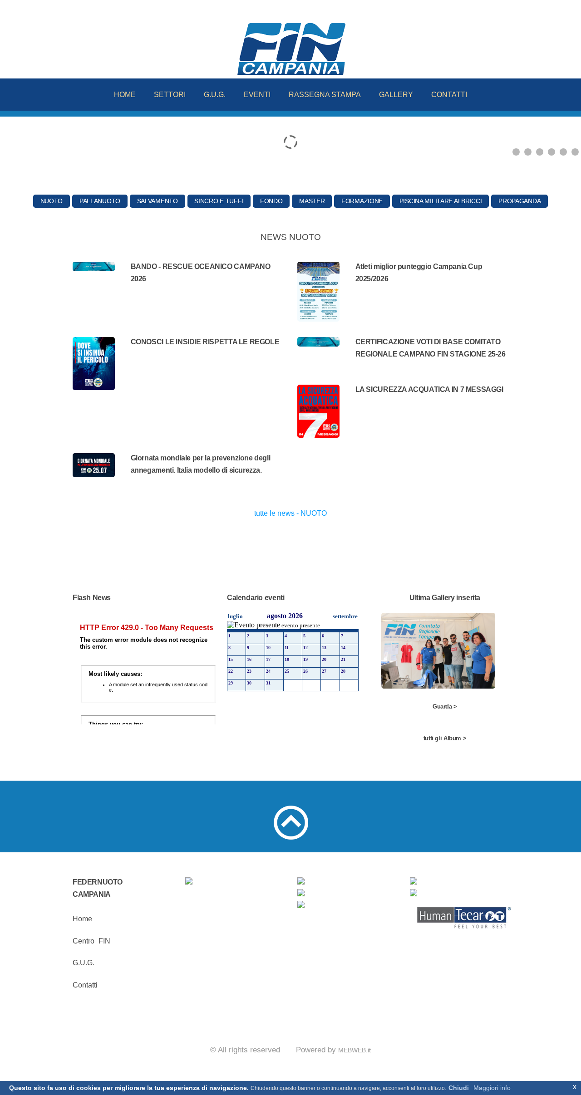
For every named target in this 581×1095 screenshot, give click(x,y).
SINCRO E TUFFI (218, 201)
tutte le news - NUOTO (290, 513)
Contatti (85, 985)
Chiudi (458, 1087)
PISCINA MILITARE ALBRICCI (440, 201)
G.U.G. (215, 94)
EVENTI (257, 94)
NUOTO (51, 201)
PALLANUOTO (99, 201)
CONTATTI (449, 94)
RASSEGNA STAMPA (325, 94)
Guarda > (445, 706)
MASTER (312, 201)
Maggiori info (492, 1087)
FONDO (271, 201)
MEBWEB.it (354, 1050)
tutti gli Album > (444, 738)
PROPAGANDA (519, 201)
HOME (125, 94)
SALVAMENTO (157, 201)
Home (82, 919)
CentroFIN (91, 941)
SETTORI (170, 94)
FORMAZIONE (362, 201)
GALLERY (396, 94)
